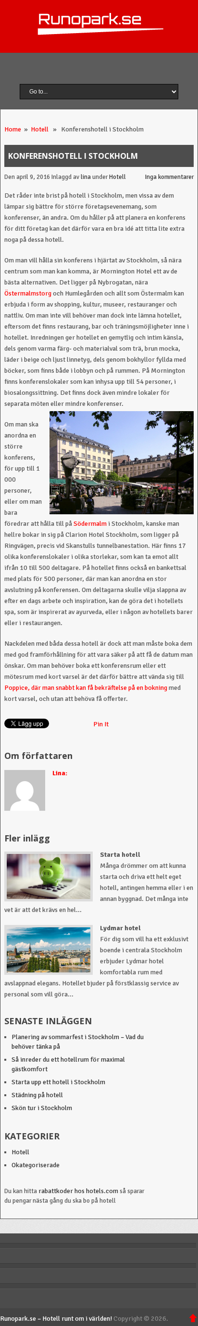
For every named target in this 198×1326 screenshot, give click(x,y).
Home (12, 129)
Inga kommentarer (169, 177)
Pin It (101, 724)
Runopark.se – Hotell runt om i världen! (56, 1318)
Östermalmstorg (27, 293)
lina (86, 177)
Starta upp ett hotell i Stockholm (58, 1082)
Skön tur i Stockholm (42, 1108)
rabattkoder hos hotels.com (78, 1191)
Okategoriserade (36, 1165)
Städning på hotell (37, 1095)
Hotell (40, 129)
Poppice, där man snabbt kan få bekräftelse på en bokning (85, 688)
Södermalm (90, 524)
